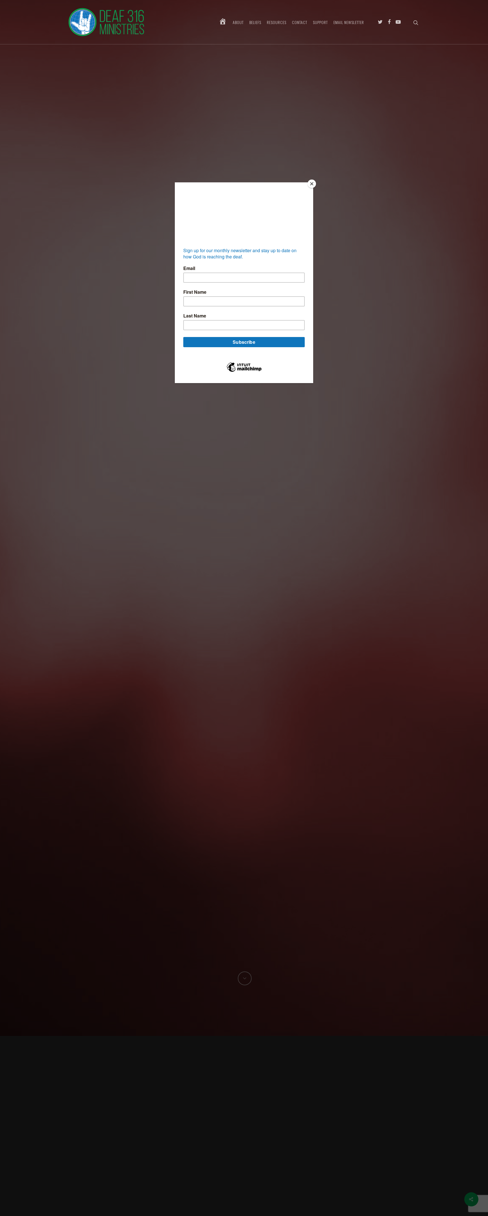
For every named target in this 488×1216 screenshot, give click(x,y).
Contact (299, 22)
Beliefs (255, 22)
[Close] (312, 184)
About (238, 22)
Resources (276, 22)
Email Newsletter (349, 22)
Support (320, 22)
